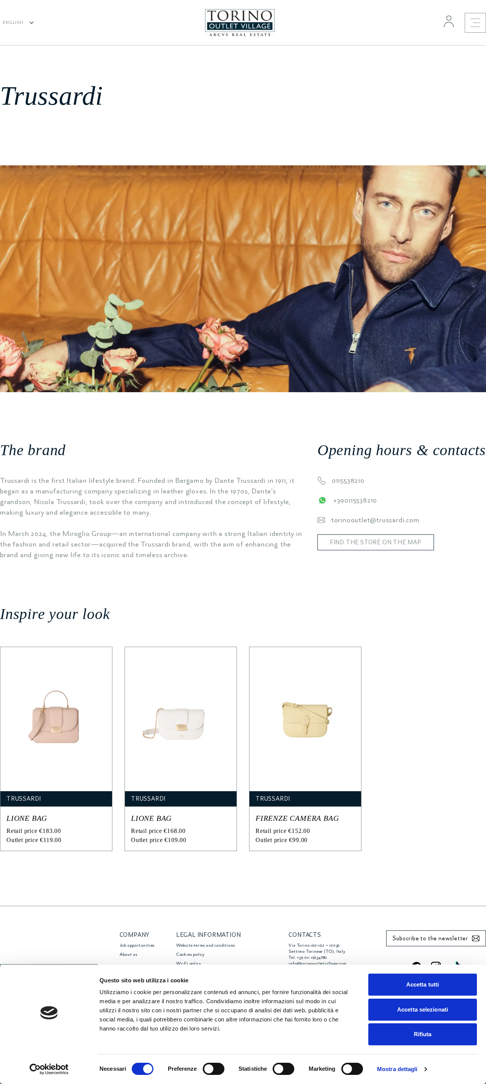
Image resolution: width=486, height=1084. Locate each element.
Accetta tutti (422, 984)
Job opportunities (137, 945)
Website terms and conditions (205, 945)
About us (128, 954)
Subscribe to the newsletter (430, 938)
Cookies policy (190, 954)
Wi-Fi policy (188, 963)
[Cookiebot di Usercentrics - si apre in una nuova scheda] (49, 1069)
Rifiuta (423, 1034)
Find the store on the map (375, 542)
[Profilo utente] (448, 21)
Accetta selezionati (422, 1009)
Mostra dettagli (397, 1069)
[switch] (213, 1069)
